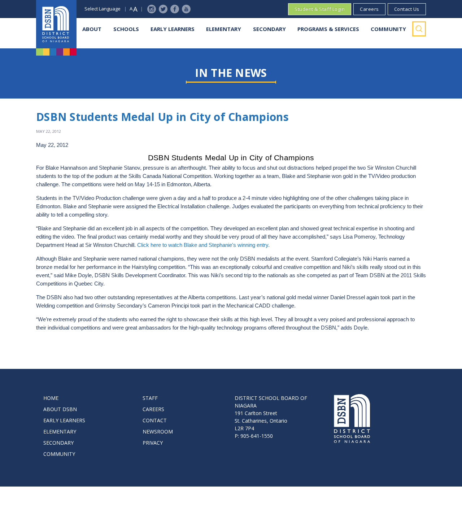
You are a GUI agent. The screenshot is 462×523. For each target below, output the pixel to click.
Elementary (223, 28)
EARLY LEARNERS (64, 420)
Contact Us (406, 9)
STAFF (150, 398)
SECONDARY (58, 442)
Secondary (269, 28)
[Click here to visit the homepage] (56, 24)
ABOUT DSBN (60, 409)
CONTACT (155, 420)
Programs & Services (328, 28)
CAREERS (153, 409)
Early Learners (173, 28)
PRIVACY (153, 442)
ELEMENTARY (59, 431)
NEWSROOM (158, 431)
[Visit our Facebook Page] (174, 9)
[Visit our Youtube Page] (186, 9)
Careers (369, 9)
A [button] (131, 8)
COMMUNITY (59, 453)
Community (388, 28)
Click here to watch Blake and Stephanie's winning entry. (203, 245)
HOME (50, 398)
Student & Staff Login (320, 9)
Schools (126, 28)
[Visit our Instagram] (151, 9)
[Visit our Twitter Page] (163, 9)
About (91, 28)
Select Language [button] (102, 8)
